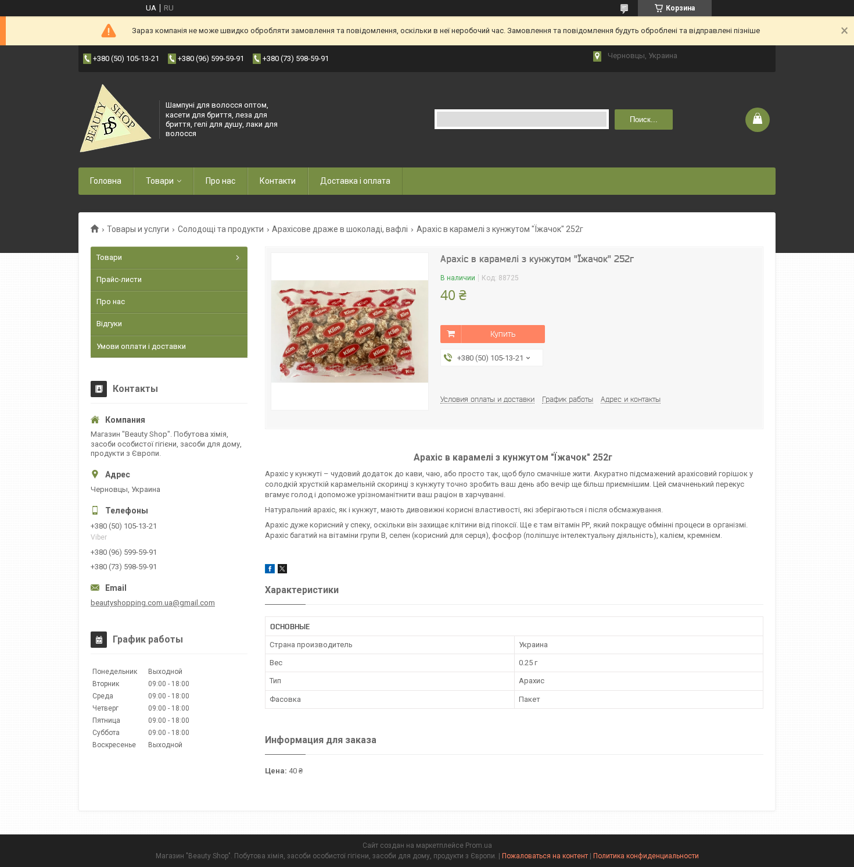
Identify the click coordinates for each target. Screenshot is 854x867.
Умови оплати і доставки (141, 346)
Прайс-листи (119, 279)
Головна (105, 180)
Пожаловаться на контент (545, 856)
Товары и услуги (138, 229)
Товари (160, 180)
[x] (282, 570)
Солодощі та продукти (221, 229)
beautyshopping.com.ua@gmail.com (153, 602)
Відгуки (109, 323)
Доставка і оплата (355, 180)
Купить (502, 333)
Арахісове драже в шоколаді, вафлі (340, 229)
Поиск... (644, 119)
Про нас (220, 180)
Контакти (278, 180)
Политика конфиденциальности (646, 856)
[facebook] (270, 570)
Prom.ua (478, 845)
